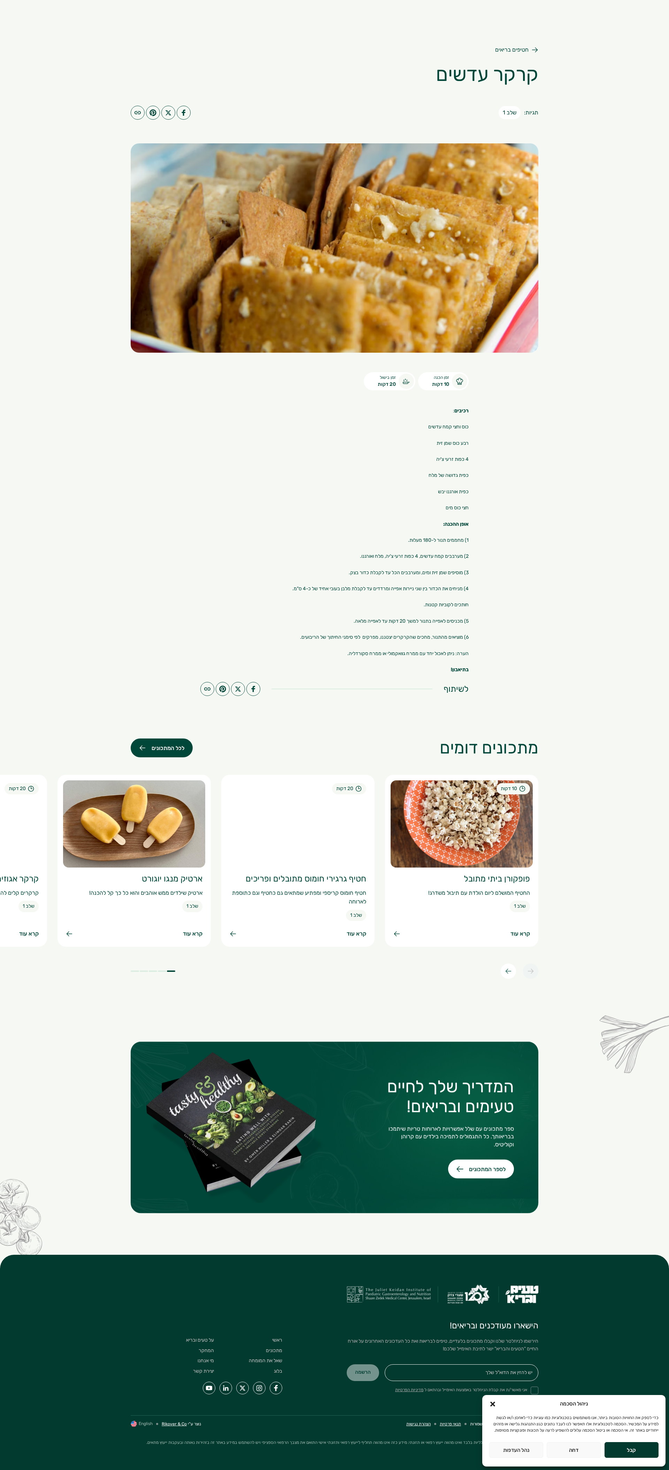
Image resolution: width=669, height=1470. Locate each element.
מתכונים (274, 1350)
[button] (492, 1404)
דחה (573, 1450)
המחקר (206, 1350)
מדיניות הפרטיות (409, 1389)
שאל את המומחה (265, 1361)
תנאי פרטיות (450, 1424)
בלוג (278, 1371)
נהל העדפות (516, 1450)
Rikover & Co (174, 1424)
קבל (631, 1450)
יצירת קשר (203, 1371)
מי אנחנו (206, 1361)
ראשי (277, 1340)
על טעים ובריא (200, 1340)
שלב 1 (509, 112)
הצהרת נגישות (418, 1424)
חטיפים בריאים (512, 49)
